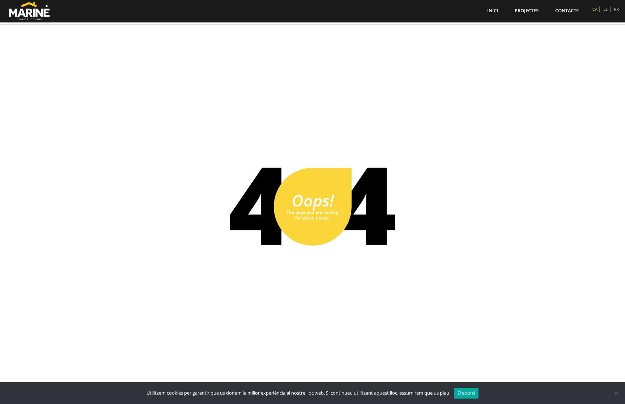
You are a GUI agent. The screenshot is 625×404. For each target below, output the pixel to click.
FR (616, 9)
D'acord (466, 393)
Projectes (527, 10)
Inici (492, 10)
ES (605, 9)
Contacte (567, 10)
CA (595, 9)
